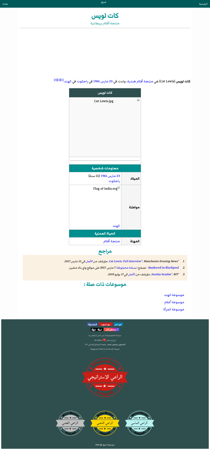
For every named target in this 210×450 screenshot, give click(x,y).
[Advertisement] (105, 51)
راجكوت (82, 81)
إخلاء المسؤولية (96, 348)
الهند (67, 81)
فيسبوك (92, 324)
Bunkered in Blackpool (163, 267)
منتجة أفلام (145, 81)
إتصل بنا (92, 335)
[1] (61, 80)
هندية (131, 81)
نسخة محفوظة (126, 267)
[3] (55, 80)
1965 (96, 81)
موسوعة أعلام (174, 302)
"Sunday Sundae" (165, 274)
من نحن (100, 335)
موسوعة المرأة (173, 309)
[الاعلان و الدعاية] (105, 378)
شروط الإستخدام (112, 348)
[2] (58, 80)
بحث (5, 4)
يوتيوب (106, 324)
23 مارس (107, 81)
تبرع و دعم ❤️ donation (105, 340)
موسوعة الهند (174, 294)
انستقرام (112, 329)
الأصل (89, 261)
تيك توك (96, 329)
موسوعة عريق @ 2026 (105, 444)
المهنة (135, 241)
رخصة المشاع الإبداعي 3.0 (95, 344)
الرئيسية (203, 4)
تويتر (118, 324)
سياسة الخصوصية (113, 335)
